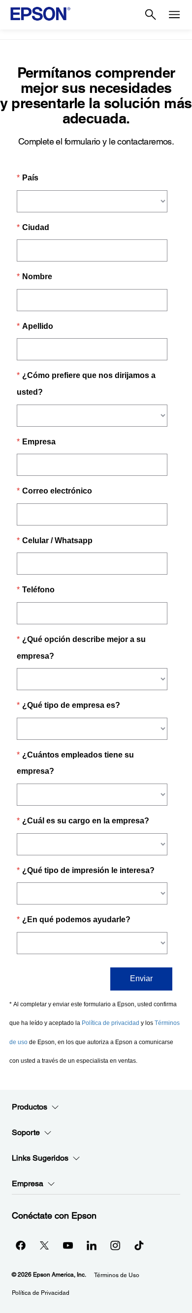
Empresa (27, 1183)
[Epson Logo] (40, 13)
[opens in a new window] (139, 1245)
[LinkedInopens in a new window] (91, 1245)
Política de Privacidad (40, 1292)
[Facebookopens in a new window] (21, 1245)
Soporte (26, 1132)
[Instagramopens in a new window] (115, 1245)
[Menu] (174, 15)
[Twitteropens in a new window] (44, 1245)
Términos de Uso (116, 1275)
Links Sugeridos (40, 1158)
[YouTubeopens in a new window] (68, 1245)
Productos (29, 1106)
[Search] (151, 15)
